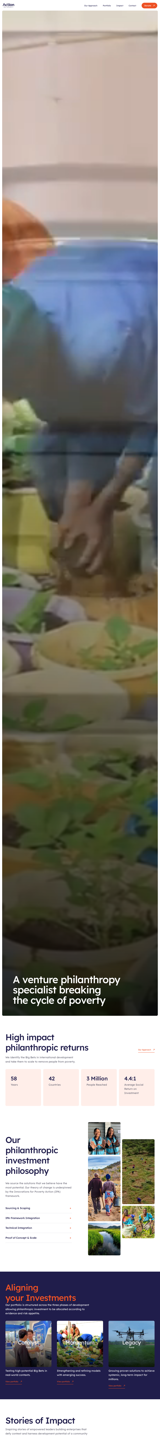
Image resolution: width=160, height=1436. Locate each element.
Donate (147, 5)
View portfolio (11, 1381)
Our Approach (144, 1049)
